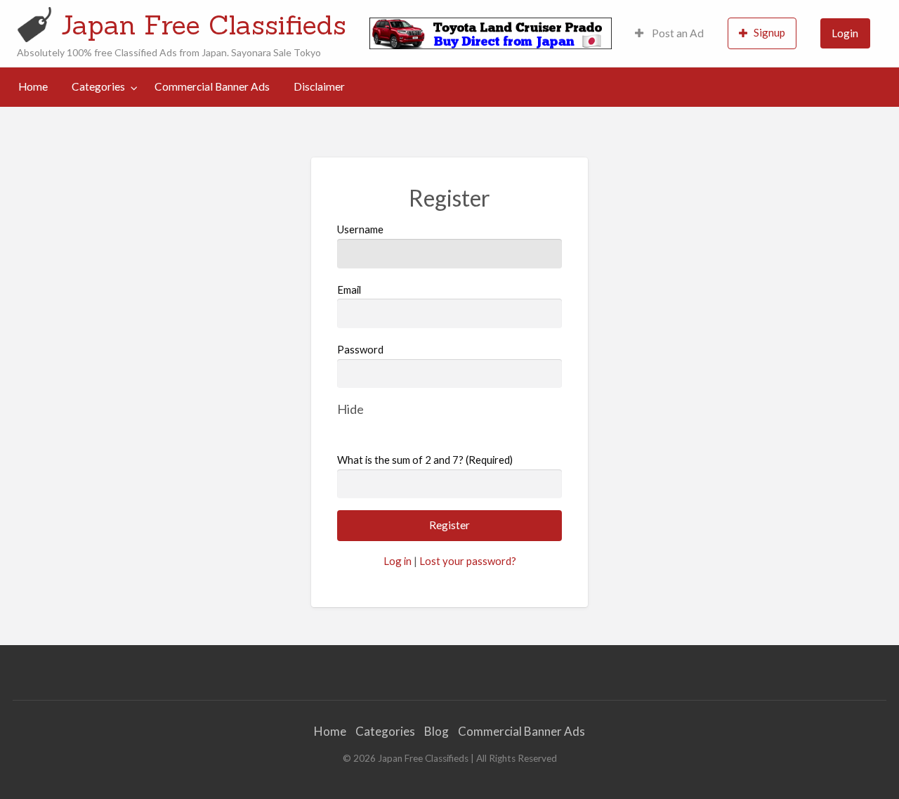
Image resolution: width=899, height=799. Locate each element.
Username (360, 229)
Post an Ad (677, 33)
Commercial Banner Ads (212, 86)
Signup (769, 32)
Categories (98, 86)
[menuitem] (669, 33)
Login (845, 33)
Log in (397, 560)
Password (360, 349)
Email (349, 289)
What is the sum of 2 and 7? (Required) (425, 459)
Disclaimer (319, 86)
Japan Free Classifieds (203, 24)
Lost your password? (467, 560)
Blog (436, 731)
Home (33, 86)
